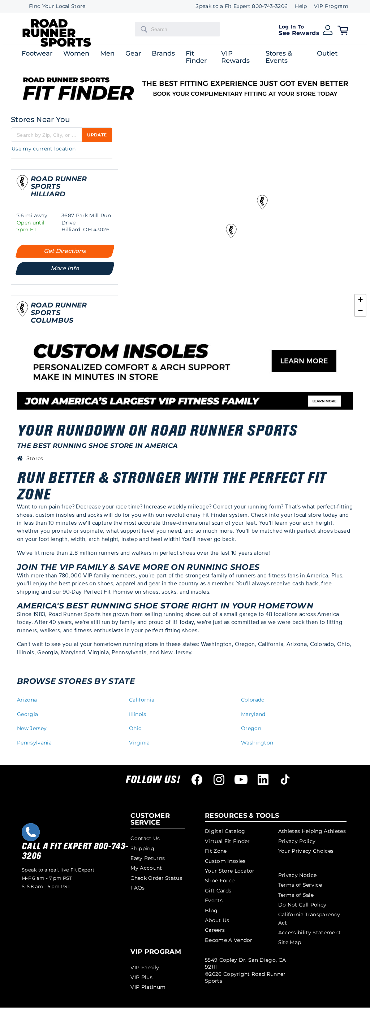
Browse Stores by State (76, 681)
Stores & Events (279, 57)
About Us (217, 920)
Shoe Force (220, 880)
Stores (34, 458)
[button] (306, 29)
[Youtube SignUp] (241, 779)
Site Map (289, 942)
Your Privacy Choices (306, 851)
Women (76, 53)
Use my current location (44, 148)
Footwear (37, 53)
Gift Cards (218, 890)
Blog (211, 910)
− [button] (360, 310)
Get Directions (65, 251)
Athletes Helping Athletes (312, 831)
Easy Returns (147, 858)
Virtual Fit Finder (227, 841)
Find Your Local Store (57, 6)
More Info (65, 268)
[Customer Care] (31, 832)
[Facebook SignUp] (196, 779)
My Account (146, 868)
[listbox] (327, 6)
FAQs (137, 888)
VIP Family (144, 967)
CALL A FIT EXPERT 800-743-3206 (75, 851)
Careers (215, 930)
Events (214, 900)
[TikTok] (285, 779)
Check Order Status (156, 878)
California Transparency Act (309, 918)
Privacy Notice (297, 875)
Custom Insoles (225, 861)
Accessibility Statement (309, 932)
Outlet (327, 53)
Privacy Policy (296, 841)
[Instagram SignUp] (218, 779)
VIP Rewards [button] (235, 57)
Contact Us (145, 838)
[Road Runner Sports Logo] (56, 45)
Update (97, 134)
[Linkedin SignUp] (263, 779)
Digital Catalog (225, 831)
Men (107, 53)
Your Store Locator (230, 871)
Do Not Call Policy (302, 904)
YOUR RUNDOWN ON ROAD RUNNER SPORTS (157, 430)
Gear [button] (133, 53)
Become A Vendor (229, 940)
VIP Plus (141, 977)
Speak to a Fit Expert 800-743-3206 (241, 6)
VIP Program (331, 6)
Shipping (142, 848)
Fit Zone (216, 851)
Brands (163, 53)
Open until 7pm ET (30, 226)
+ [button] (360, 299)
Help (301, 6)
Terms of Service (300, 885)
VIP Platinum (147, 987)
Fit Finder (196, 57)
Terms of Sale (296, 895)
